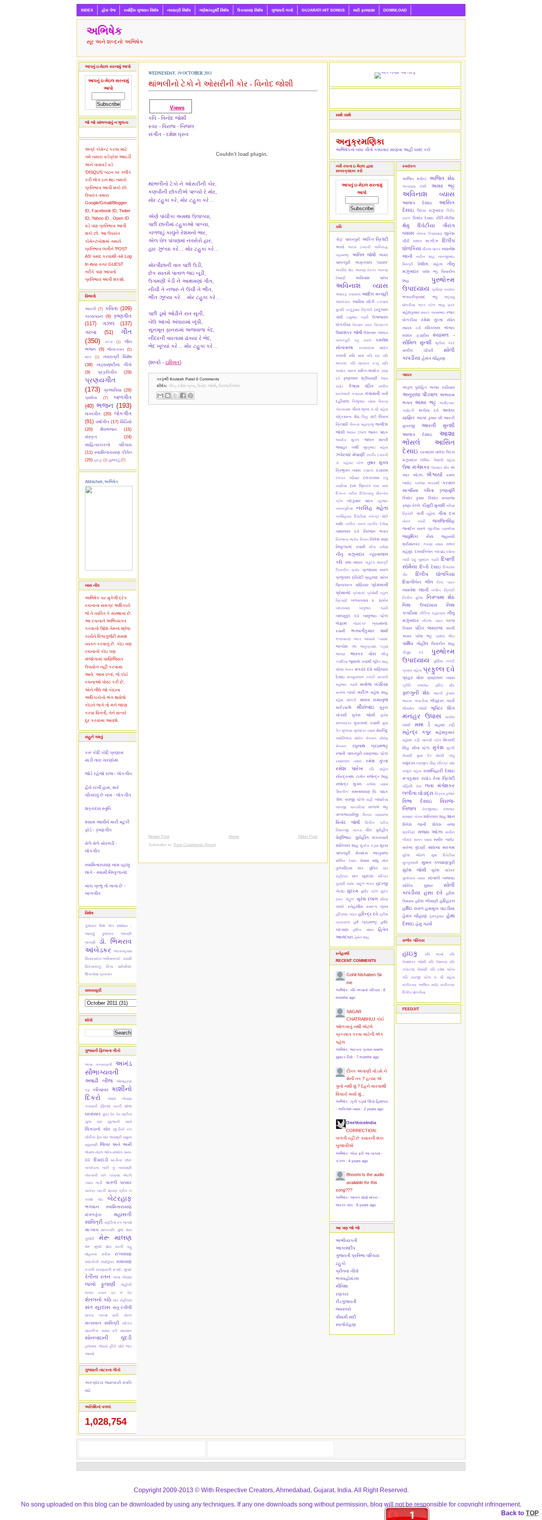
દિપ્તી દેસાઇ (429, 566)
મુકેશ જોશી (363, 715)
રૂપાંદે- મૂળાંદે (122, 1270)
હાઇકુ (98, 460)
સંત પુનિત (367, 868)
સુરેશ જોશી (414, 869)
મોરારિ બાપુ (445, 756)
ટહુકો (341, 1263)
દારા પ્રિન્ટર (360, 486)
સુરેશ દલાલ (367, 898)
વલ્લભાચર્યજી (347, 814)
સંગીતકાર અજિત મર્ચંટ (420, 985)
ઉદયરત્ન (381, 325)
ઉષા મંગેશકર (416, 467)
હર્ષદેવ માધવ (363, 930)
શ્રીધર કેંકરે (445, 343)
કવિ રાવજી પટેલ (416, 977)
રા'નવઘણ (123, 1253)
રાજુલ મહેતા (411, 771)
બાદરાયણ (343, 608)
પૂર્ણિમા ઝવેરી (444, 661)
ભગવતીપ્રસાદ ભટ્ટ (420, 297)
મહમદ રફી (444, 725)
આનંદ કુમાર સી (429, 418)
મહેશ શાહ (379, 692)
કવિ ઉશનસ (437, 962)
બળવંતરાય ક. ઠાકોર (369, 600)
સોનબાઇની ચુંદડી (108, 1338)
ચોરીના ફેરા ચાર (96, 1137)
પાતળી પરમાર (119, 1182)
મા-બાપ (91, 1229)
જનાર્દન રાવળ (413, 528)
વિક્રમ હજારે (445, 794)
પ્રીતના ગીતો (347, 1271)
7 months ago (367, 1057)
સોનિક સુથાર (417, 885)
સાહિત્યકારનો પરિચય (108, 444)
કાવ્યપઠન (94, 316)
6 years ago (366, 1205)
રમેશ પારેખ (349, 769)
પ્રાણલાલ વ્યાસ (441, 678)
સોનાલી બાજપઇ (441, 878)
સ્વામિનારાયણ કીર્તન (113, 452)
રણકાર (342, 1294)
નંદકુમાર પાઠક (360, 501)
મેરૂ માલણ (115, 1238)
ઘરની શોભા (122, 1106)
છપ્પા (109, 342)
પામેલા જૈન (445, 636)
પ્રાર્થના (91, 397)
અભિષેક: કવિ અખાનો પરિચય (358, 990)
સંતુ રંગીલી (122, 1307)
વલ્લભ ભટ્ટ (378, 807)
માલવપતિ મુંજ (112, 1230)
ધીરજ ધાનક (431, 249)
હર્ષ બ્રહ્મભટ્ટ (365, 922)
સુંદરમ (352, 891)
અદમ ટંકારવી (359, 247)
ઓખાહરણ (124, 1081)
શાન (451, 816)
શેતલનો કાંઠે (98, 1300)
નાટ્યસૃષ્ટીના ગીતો (114, 364)
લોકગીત (123, 413)
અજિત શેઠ (442, 178)
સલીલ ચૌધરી (417, 350)
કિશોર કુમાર (413, 498)
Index (87, 10)
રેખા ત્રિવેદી (444, 778)
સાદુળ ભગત (365, 884)
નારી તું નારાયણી (117, 1168)
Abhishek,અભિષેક (102, 481)
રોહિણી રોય (411, 786)
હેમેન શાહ (361, 937)
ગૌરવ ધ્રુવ (360, 409)
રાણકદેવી (92, 1262)
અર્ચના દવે (428, 410)
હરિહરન (447, 900)
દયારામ (382, 470)
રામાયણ (124, 1261)
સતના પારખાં (96, 1315)
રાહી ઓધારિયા (377, 800)
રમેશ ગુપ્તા (377, 760)
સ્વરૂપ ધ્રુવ (377, 906)
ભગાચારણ (343, 639)
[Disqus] (232, 514)
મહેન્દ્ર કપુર (416, 732)
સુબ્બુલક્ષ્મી (410, 863)
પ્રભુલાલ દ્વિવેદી (349, 577)
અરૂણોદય (94, 1382)
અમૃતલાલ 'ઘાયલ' (371, 262)
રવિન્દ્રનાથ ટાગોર (350, 776)
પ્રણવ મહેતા (411, 670)
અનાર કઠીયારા (442, 387)
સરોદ (350, 884)
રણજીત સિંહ (425, 763)
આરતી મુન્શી (438, 425)
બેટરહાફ (120, 1198)
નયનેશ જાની (415, 589)
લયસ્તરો (343, 1309)
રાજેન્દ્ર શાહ (377, 776)
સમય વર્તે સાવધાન (117, 1331)
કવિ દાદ (373, 356)
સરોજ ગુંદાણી (413, 847)
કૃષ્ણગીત (122, 316)
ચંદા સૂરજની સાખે (114, 1122)
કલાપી (341, 355)
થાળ (88, 357)
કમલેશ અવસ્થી (427, 483)
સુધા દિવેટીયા (443, 855)
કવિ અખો (434, 954)
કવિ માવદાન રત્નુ (364, 363)
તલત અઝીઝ (426, 241)
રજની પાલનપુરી (349, 753)
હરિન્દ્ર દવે (368, 914)
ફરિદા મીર (445, 685)
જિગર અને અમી (116, 1144)
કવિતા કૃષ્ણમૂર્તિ (439, 490)
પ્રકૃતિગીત (107, 372)
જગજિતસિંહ (443, 520)
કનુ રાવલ (362, 340)
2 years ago (373, 1109)
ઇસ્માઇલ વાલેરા (432, 452)
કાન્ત (352, 370)
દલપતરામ (371, 478)
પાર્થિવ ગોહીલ (415, 643)
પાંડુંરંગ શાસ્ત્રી (376, 562)
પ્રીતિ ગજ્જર (415, 685)
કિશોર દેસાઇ (423, 218)
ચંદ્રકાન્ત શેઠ (347, 417)
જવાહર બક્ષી (347, 447)
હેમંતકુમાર (436, 916)
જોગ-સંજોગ (113, 1152)
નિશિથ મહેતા (430, 264)
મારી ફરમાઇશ (364, 10)
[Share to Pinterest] (190, 395)
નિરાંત (364, 539)
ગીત (126, 332)
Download (395, 10)
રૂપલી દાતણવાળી (98, 1270)
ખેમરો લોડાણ (120, 1099)
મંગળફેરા (93, 1214)
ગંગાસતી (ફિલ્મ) (97, 1106)
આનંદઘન (343, 302)
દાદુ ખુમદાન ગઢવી (425, 560)
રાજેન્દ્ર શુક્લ (349, 784)
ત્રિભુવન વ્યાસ (348, 470)
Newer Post (158, 836)
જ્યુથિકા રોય (417, 536)
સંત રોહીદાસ (122, 1300)
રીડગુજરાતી (346, 1301)
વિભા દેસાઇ (417, 801)
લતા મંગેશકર (440, 786)
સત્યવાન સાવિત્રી (102, 1322)
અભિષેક (104, 31)
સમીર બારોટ (444, 839)
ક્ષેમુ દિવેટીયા (418, 225)
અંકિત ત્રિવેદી (375, 239)
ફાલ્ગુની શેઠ (416, 693)
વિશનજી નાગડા (349, 830)
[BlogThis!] (168, 395)
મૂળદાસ (347, 731)
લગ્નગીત (92, 413)
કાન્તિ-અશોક (368, 370)
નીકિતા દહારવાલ (432, 613)
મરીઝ (363, 692)
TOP (532, 1513)
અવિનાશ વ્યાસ (362, 286)
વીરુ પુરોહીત (376, 830)
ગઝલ (108, 323)
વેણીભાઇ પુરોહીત (352, 837)
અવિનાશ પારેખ (372, 278)
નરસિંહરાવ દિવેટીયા (351, 516)
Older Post (307, 836)
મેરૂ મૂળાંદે (93, 1247)
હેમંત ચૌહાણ (433, 358)
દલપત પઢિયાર (347, 478)
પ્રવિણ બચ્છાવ (443, 290)
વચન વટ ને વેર (115, 1293)
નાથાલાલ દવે (347, 531)
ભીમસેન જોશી (414, 708)
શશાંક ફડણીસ (415, 335)
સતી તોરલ (122, 1315)
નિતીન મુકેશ (412, 598)
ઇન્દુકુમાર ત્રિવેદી (359, 310)
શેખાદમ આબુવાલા (372, 853)
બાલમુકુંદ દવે (347, 616)
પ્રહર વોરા (413, 677)
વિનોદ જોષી (206, 386)
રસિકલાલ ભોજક (440, 328)
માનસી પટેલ (431, 740)
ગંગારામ (357, 394)
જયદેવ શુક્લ (347, 440)
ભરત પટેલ (427, 305)
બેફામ (341, 623)
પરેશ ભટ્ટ (430, 271)
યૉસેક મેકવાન (365, 738)
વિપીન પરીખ (376, 823)
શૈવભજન (108, 429)
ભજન (104, 405)
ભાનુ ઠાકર (446, 305)
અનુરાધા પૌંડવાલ (420, 394)
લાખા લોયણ (122, 1277)
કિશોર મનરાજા (441, 498)
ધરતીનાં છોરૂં (121, 1160)
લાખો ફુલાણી (100, 1284)
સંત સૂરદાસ (97, 1307)
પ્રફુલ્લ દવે (439, 669)
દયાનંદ (368, 470)
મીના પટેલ (421, 748)
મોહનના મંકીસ (97, 1254)
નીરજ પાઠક (432, 621)
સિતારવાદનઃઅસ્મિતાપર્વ (102, 959)
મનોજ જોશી (346, 693)
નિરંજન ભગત (375, 531)
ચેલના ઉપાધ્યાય (429, 234)
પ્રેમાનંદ (359, 593)
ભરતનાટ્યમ (123, 951)
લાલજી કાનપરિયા (350, 807)
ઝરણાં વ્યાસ (433, 544)
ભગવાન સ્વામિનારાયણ (108, 1206)
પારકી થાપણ (107, 1191)
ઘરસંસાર (93, 1113)
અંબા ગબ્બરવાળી (98, 1065)
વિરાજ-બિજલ (229, 386)
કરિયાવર (100, 1089)
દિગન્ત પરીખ (346, 493)
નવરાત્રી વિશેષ (179, 10)
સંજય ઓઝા (430, 831)
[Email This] (160, 395)
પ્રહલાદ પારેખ (376, 577)
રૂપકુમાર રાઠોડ (416, 778)
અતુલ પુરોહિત (414, 387)
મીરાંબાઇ (365, 707)
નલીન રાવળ (355, 524)
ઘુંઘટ (105, 1114)
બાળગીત (123, 397)
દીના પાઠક (445, 582)
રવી (418, 328)
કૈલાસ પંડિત (360, 386)
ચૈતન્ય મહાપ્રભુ (362, 424)
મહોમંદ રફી (411, 740)
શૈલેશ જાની (414, 824)
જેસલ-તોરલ (94, 1152)
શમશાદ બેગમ (412, 817)
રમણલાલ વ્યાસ (348, 761)
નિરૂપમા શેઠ (441, 597)
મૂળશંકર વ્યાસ (364, 731)
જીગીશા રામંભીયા (441, 529)
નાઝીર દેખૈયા (377, 524)
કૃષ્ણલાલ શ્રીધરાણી (360, 378)
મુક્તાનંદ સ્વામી (367, 723)
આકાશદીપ (345, 1248)
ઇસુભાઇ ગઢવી (357, 317)
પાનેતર (90, 1191)
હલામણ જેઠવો (96, 1346)
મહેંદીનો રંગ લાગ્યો (118, 1222)
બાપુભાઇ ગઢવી (373, 608)
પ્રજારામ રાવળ (375, 570)
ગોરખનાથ (343, 409)
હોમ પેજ (108, 10)
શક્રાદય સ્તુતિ (98, 808)
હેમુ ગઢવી (423, 923)
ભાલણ (340, 654)
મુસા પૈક (424, 756)
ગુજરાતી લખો (282, 10)
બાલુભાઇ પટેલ (375, 616)
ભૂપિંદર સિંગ (443, 708)
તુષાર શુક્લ (377, 462)
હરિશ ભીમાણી (426, 901)
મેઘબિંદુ (382, 730)
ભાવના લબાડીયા (415, 701)
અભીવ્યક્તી (346, 1240)
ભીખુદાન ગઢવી (442, 701)
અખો (340, 247)
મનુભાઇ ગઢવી (346, 685)
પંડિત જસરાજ (428, 628)
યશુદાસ (408, 763)
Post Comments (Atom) (195, 845)
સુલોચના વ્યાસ (413, 878)
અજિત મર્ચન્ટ (414, 179)
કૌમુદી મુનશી (433, 505)
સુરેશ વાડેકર (443, 870)
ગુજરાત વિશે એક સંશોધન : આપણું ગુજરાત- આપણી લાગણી (108, 934)
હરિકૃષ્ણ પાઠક (346, 914)
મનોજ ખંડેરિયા (374, 684)
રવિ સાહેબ (378, 769)
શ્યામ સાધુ (369, 860)
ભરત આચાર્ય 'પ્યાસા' (371, 639)
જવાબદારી (113, 1382)
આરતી (90, 309)
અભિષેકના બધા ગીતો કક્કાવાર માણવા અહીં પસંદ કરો (383, 149)
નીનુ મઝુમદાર (350, 554)
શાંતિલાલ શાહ (347, 845)
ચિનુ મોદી (369, 417)
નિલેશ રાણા (379, 539)
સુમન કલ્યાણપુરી (438, 862)
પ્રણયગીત (100, 380)
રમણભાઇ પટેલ (375, 753)
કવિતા (111, 308)
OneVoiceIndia (361, 1122)
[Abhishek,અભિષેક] (109, 568)
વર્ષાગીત (102, 421)
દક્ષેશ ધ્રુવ (186, 386)
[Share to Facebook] (183, 395)
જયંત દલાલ (356, 432)
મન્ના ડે (423, 724)
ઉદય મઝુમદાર (430, 210)
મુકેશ (438, 747)
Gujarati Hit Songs (323, 10)
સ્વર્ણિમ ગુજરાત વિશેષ (141, 10)
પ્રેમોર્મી (372, 593)
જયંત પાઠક (378, 432)
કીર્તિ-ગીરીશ (445, 218)
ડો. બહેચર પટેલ (349, 463)
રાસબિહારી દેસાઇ (439, 770)
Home (234, 836)
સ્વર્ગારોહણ (346, 1324)
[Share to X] (175, 395)
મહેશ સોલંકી (346, 700)
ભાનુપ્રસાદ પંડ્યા (374, 647)
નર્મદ (340, 524)
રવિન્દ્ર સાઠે (446, 763)
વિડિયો (126, 421)
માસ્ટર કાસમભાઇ (433, 313)
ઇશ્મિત (172, 362)
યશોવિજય (344, 738)
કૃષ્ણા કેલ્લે (411, 505)
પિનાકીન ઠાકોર (347, 570)
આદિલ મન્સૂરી (375, 294)
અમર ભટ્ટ (443, 186)
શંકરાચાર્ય (380, 837)
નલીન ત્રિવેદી (443, 590)
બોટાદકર (359, 624)
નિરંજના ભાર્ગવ (347, 539)
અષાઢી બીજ (99, 1081)
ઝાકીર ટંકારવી (377, 455)
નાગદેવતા (92, 1168)
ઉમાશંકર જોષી (349, 332)
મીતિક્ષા (342, 1286)
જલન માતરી (376, 440)
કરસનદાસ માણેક (373, 348)
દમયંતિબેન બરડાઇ (429, 551)
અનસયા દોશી (414, 186)
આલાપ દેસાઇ (417, 202)
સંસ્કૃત (91, 436)
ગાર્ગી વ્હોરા (425, 513)
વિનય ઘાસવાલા (375, 815)
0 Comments (207, 379)
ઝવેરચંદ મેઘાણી (350, 454)
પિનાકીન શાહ (443, 643)
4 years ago (358, 1161)
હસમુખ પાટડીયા (440, 908)
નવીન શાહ (425, 257)
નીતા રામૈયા (378, 547)
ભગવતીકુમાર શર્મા (369, 630)
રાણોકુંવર (107, 1262)
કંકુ (87, 1090)
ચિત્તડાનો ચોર (97, 1129)
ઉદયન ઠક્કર (362, 325)
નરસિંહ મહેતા (372, 508)
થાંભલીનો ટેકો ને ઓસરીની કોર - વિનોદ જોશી (220, 83)
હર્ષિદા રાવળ (413, 908)
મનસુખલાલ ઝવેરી (361, 677)
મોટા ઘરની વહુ (119, 1247)
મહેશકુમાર (410, 312)
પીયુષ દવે (412, 652)
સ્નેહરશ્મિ (355, 906)
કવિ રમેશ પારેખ (442, 969)
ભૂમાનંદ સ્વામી (360, 661)
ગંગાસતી (372, 393)
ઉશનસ (369, 332)
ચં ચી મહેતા (379, 409)
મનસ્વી (382, 677)
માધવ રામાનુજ (374, 699)
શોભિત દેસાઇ (346, 861)
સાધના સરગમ (441, 847)
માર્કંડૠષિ (344, 707)
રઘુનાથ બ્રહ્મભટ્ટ (370, 745)
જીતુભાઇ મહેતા (375, 447)
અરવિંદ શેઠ (344, 270)
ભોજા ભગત (344, 670)
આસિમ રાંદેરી (363, 301)
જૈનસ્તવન (115, 349)
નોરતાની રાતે (95, 1175)
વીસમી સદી (346, 1317)
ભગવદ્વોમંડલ (347, 1278)
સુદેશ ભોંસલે (413, 855)
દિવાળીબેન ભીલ (417, 582)
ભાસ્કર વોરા (363, 653)
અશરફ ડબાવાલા (348, 294)
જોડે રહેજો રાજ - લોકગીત (108, 773)
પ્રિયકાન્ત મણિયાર (352, 585)
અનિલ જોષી (364, 254)
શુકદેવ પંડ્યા (369, 846)
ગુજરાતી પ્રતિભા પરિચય (357, 1255)
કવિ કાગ (356, 355)
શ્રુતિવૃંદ (408, 832)
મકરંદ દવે (364, 669)
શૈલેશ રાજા (443, 824)
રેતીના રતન (98, 1277)
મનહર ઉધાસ (421, 716)
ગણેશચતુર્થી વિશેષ (214, 10)
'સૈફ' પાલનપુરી (348, 239)
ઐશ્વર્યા (434, 475)
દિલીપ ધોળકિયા (435, 574)
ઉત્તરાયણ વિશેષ (250, 10)
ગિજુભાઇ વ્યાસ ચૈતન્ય (370, 401)
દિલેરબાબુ (366, 493)
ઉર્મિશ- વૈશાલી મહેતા (437, 460)
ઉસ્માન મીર (440, 468)
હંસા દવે (433, 893)
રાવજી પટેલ (355, 799)
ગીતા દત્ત (446, 513)
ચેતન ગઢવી (413, 521)
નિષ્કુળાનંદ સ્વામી (350, 547)
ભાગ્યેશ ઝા (346, 646)
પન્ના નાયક (354, 562)
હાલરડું (114, 460)
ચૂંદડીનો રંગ (122, 1129)
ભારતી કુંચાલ (444, 693)
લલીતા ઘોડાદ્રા (417, 793)
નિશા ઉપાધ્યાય (419, 605)
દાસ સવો (380, 486)
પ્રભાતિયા (113, 390)
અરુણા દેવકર (365, 270)
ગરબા (90, 332)
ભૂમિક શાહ (380, 662)
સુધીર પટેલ (369, 891)
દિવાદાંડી (101, 1159)
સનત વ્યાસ (423, 840)
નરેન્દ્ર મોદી (378, 516)
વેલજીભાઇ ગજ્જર (438, 809)
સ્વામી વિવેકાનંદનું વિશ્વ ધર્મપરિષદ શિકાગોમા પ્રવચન (108, 966)
